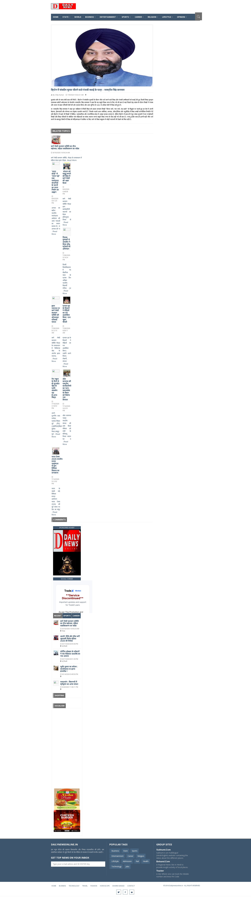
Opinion (181, 17)
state (65, 17)
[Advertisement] (67, 749)
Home (54, 886)
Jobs (127, 866)
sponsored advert (67, 528)
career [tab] (76, 615)
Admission (127, 861)
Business (89, 17)
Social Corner (67, 579)
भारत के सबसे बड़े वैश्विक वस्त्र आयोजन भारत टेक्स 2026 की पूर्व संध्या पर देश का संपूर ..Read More (56, 501)
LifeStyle (115, 861)
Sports (125, 17)
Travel (85, 886)
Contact (131, 886)
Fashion (93, 886)
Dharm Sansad (118, 886)
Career (130, 856)
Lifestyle (166, 17)
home (55, 17)
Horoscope (105, 886)
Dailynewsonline (74, 8)
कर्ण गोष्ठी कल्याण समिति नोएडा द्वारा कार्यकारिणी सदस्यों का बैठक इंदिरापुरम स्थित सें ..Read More (67, 212)
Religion (152, 17)
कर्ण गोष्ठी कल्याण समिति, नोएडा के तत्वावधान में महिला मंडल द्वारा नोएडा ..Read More (66, 158)
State (125, 851)
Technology (116, 866)
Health (146, 861)
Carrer (138, 17)
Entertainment (108, 17)
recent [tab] (57, 615)
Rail (137, 861)
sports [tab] (67, 615)
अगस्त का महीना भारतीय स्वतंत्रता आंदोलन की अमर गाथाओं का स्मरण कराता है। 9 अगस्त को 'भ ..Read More (56, 221)
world (77, 17)
